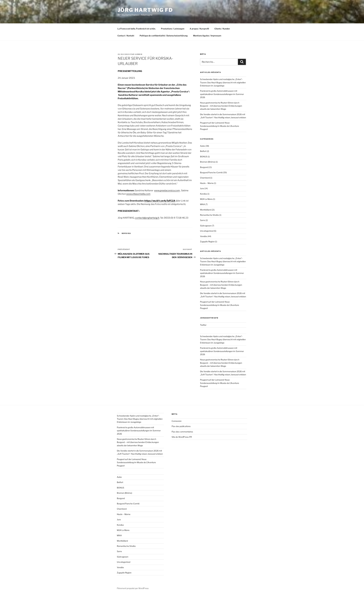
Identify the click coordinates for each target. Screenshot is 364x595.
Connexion (176, 421)
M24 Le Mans (206, 199)
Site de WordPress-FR (182, 437)
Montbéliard (205, 209)
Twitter (203, 325)
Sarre (202, 220)
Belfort (203, 151)
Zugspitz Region (207, 241)
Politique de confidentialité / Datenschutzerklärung (164, 35)
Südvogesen (205, 225)
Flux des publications (181, 426)
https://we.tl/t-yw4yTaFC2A (159, 200)
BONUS (203, 156)
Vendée (203, 236)
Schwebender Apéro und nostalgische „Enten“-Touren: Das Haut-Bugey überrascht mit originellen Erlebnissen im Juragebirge (223, 82)
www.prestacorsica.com (167, 190)
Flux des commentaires (182, 431)
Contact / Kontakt (125, 35)
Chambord (205, 177)
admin (138, 54)
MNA (202, 204)
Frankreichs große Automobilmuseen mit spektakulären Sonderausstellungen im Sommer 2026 (222, 94)
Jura (202, 188)
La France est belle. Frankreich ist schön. (136, 28)
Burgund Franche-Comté (211, 172)
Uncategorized (206, 231)
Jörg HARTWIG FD (145, 10)
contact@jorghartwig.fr (147, 217)
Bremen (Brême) (207, 162)
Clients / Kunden (222, 28)
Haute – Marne (207, 183)
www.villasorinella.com (138, 194)
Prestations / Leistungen (172, 28)
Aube (202, 146)
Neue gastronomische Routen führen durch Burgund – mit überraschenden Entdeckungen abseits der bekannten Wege (221, 105)
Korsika (126, 233)
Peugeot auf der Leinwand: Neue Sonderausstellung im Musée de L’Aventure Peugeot (219, 126)
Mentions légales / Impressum (207, 35)
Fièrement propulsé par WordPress (133, 588)
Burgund (204, 167)
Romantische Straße (209, 215)
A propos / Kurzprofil (199, 28)
